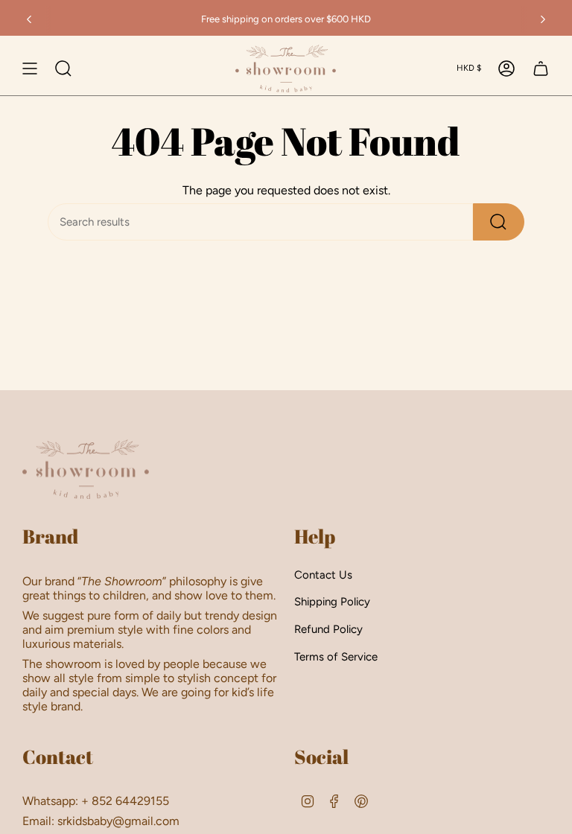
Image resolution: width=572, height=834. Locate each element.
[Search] (498, 222)
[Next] (543, 19)
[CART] (541, 68)
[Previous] (29, 19)
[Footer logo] (85, 469)
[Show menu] (30, 68)
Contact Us (323, 575)
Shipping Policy (332, 601)
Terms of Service (336, 656)
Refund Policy (328, 629)
